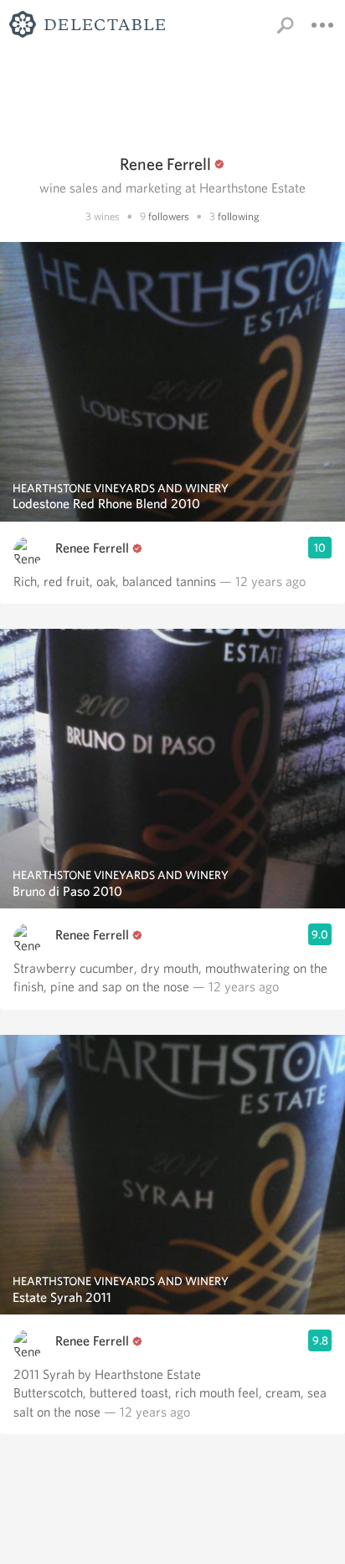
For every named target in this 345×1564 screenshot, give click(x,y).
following (239, 216)
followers (168, 216)
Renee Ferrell (92, 548)
